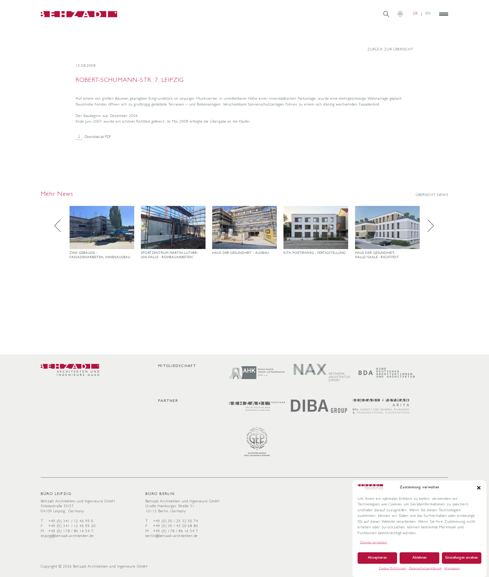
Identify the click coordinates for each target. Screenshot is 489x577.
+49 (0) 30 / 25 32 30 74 (175, 521)
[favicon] (79, 14)
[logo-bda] (387, 373)
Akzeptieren (377, 558)
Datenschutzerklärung (425, 568)
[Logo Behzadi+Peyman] (381, 406)
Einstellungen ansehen (461, 558)
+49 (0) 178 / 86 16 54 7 (70, 531)
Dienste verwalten (373, 542)
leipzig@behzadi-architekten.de (67, 536)
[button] (478, 487)
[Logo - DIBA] (319, 406)
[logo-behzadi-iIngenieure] (70, 370)
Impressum (452, 568)
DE (415, 14)
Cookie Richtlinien (392, 568)
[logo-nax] (322, 373)
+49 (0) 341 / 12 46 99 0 (70, 521)
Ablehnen (419, 558)
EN (428, 14)
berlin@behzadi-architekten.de (171, 536)
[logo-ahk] (257, 372)
